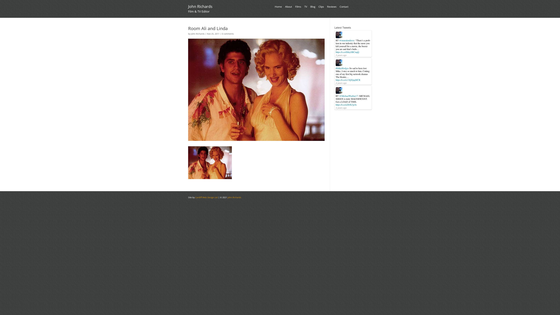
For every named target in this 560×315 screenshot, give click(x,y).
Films (298, 7)
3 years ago (341, 55)
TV (305, 7)
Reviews (331, 7)
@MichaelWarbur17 (348, 95)
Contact (344, 7)
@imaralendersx (346, 40)
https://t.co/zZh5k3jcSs (346, 104)
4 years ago (341, 83)
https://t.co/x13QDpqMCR (348, 79)
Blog (312, 7)
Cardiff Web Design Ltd (206, 197)
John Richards (198, 33)
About (288, 7)
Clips (321, 7)
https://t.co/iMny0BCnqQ (347, 52)
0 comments (228, 33)
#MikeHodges (342, 68)
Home (278, 7)
